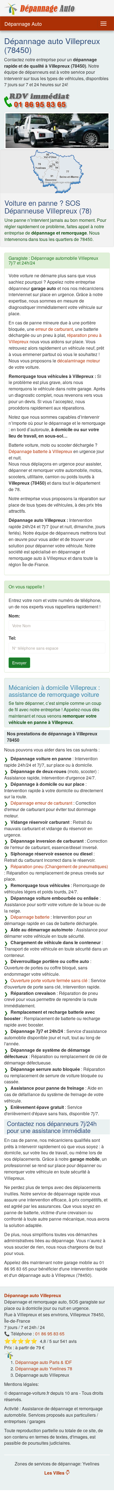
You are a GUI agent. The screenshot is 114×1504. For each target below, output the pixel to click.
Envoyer (19, 662)
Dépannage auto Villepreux (32, 1295)
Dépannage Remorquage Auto (40, 9)
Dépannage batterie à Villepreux (40, 451)
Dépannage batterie (30, 917)
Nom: (14, 616)
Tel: (12, 638)
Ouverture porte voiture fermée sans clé (49, 980)
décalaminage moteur (78, 360)
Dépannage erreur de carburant (41, 803)
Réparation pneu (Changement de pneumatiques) (59, 866)
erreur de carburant (54, 329)
